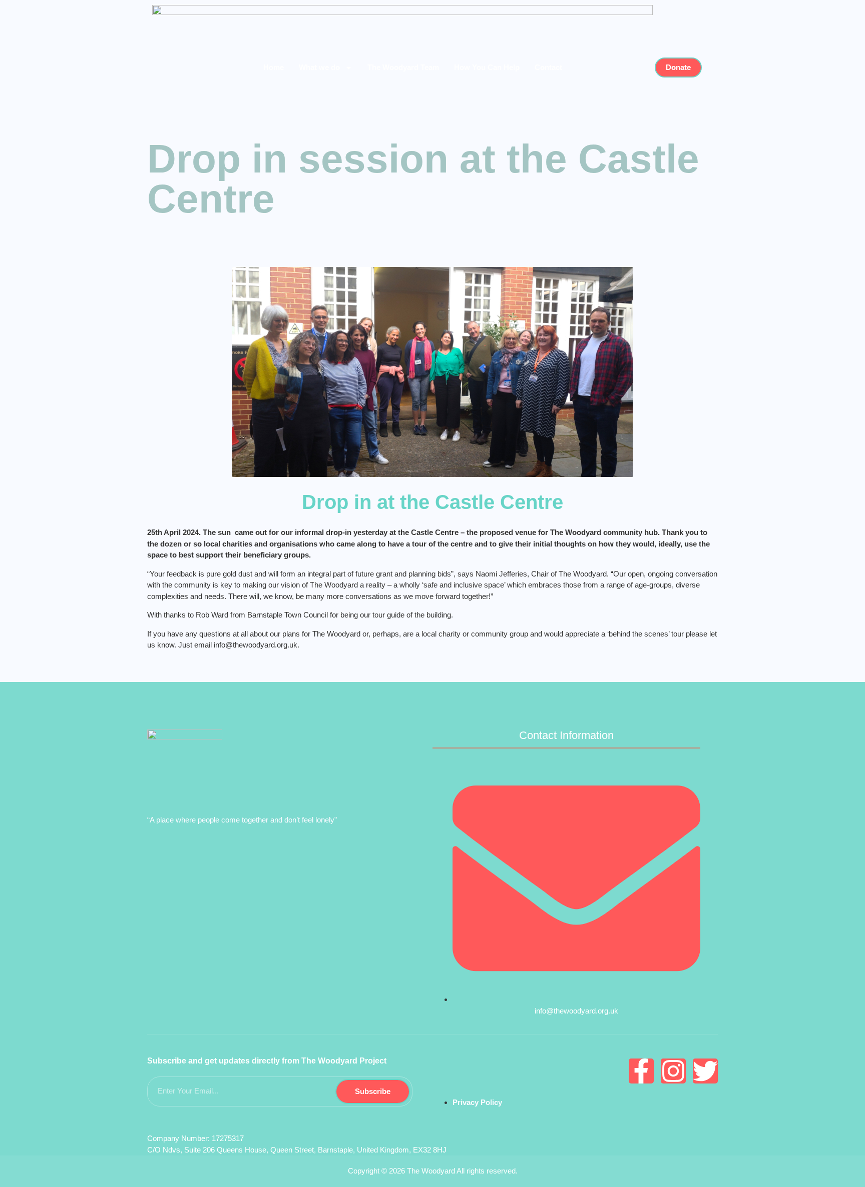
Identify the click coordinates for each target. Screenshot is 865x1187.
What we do (319, 68)
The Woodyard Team (403, 68)
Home (273, 68)
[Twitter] (705, 1071)
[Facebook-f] (641, 1071)
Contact (548, 68)
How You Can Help (487, 68)
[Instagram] (673, 1071)
